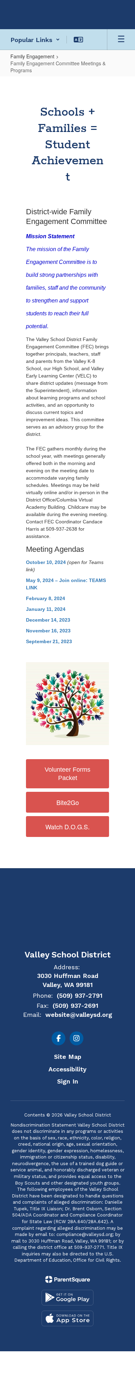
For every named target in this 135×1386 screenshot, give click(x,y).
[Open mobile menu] (121, 39)
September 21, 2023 (49, 641)
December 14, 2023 (48, 620)
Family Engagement (32, 56)
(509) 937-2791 (79, 995)
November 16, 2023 (48, 630)
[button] (35, 39)
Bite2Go (67, 802)
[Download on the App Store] (67, 1318)
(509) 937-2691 (75, 1005)
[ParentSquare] (68, 1279)
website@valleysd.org (78, 1014)
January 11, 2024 (45, 609)
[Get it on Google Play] (67, 1297)
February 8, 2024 (45, 598)
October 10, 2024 (46, 562)
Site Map (67, 1056)
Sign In (67, 1081)
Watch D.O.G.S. (67, 826)
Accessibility (67, 1069)
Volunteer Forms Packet (67, 773)
